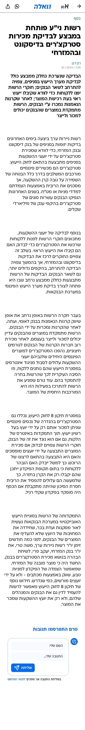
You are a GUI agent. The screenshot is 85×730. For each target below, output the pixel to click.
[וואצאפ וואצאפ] (17, 6)
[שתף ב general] (7, 6)
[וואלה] (42, 6)
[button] (64, 6)
